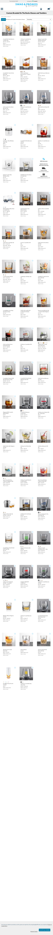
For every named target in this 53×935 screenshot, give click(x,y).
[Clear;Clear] (21, 71)
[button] (14, 1)
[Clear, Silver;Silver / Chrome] (24, 71)
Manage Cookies (33, 931)
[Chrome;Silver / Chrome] (3, 207)
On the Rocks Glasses (20, 19)
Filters (3, 19)
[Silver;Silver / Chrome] (5, 207)
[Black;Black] (5, 139)
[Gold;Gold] (43, 342)
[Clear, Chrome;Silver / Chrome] (23, 71)
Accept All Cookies (45, 930)
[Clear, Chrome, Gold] (45, 342)
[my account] (41, 9)
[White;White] (3, 139)
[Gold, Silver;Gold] (47, 342)
